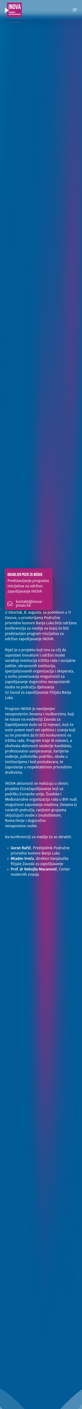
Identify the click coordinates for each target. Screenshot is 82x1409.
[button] (75, 10)
